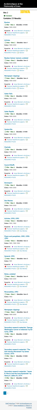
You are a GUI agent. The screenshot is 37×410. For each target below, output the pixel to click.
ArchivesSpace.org (26, 403)
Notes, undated (9, 274)
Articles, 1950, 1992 (11, 218)
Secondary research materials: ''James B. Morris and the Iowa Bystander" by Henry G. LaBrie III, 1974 (18, 373)
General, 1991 (9, 256)
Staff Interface (10, 403)
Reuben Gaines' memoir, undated (16, 58)
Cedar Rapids (9, 111)
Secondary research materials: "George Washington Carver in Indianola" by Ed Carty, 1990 (18, 329)
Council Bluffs (9, 165)
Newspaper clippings (12, 76)
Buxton (7, 22)
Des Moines (8, 200)
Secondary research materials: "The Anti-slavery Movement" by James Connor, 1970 (17, 351)
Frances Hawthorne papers (16, 33)
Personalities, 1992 (11, 292)
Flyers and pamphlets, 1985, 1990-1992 (17, 237)
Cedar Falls (8, 94)
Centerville (8, 129)
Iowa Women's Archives (21, 30)
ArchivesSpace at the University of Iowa (13, 5)
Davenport (8, 183)
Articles (7, 40)
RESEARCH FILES (10, 35)
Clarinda (7, 147)
